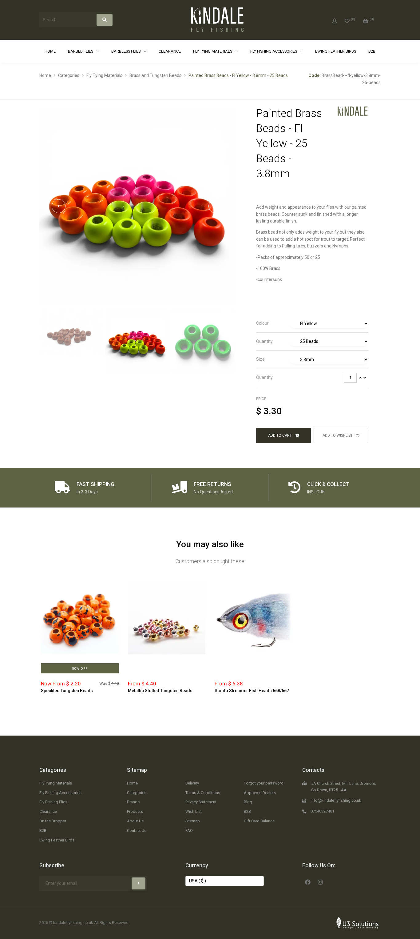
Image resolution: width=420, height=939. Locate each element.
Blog (248, 802)
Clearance (170, 51)
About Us (135, 821)
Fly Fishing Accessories (274, 51)
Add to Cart (280, 435)
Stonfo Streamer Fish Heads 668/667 (252, 690)
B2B (371, 51)
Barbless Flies (126, 51)
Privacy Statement (200, 802)
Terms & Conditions (202, 792)
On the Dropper (52, 821)
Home (50, 51)
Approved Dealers (260, 792)
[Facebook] (307, 881)
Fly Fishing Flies (53, 802)
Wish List (193, 811)
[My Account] (334, 19)
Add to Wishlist (338, 435)
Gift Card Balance (259, 821)
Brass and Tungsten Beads (155, 75)
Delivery (192, 783)
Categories (68, 75)
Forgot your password (263, 783)
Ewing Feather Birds (335, 51)
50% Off (80, 669)
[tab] (312, 324)
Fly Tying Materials (213, 51)
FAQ (189, 830)
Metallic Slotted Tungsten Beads (160, 690)
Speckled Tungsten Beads (67, 690)
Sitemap (137, 770)
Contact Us (136, 830)
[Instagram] (320, 881)
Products (135, 811)
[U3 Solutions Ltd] (358, 922)
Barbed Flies (81, 51)
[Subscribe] (138, 883)
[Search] (105, 20)
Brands (133, 802)
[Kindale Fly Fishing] (352, 110)
